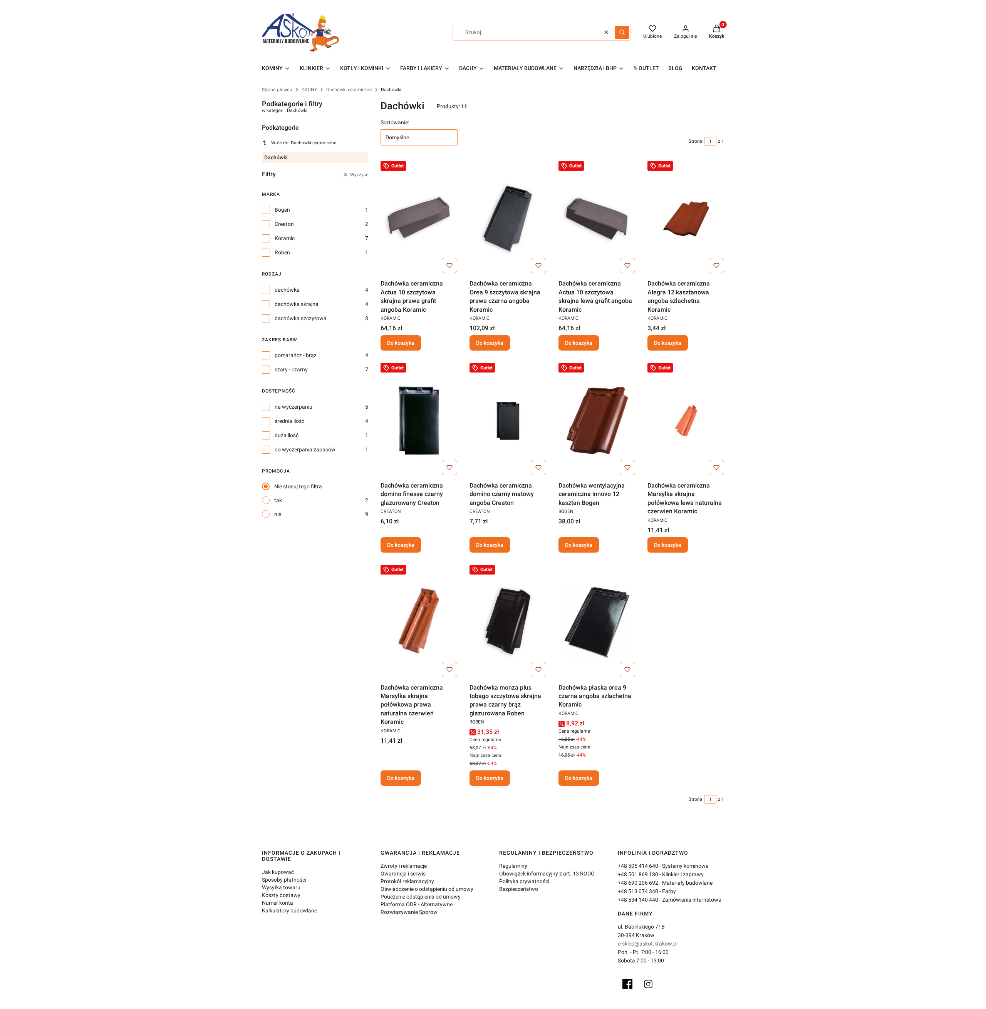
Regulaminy (513, 866)
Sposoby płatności (284, 880)
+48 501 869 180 (638, 874)
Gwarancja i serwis (403, 873)
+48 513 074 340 (638, 891)
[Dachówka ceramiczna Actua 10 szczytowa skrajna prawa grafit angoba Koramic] (419, 218)
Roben (282, 252)
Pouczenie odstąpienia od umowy (421, 897)
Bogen (282, 210)
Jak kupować (278, 872)
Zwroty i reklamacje (404, 866)
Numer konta (277, 903)
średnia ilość (289, 421)
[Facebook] (627, 984)
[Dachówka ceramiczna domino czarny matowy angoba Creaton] (508, 420)
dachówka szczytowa (301, 318)
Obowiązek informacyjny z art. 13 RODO (547, 873)
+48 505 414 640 (638, 866)
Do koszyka (400, 343)
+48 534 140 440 (638, 900)
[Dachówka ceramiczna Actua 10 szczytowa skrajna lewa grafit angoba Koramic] (596, 218)
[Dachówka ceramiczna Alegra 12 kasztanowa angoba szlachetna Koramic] (685, 218)
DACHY (309, 89)
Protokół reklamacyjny (407, 881)
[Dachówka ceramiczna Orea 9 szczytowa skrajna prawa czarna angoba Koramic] (508, 218)
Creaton (284, 224)
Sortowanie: (395, 122)
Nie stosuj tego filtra (298, 486)
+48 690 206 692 (638, 883)
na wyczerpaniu (293, 407)
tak (278, 500)
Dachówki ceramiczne (349, 89)
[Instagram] (648, 984)
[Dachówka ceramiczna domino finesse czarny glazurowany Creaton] (419, 420)
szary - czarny (291, 369)
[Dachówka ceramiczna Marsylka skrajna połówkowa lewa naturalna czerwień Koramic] (685, 420)
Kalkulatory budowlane (289, 910)
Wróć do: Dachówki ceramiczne (303, 142)
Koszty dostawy (281, 895)
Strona (696, 141)
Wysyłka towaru (281, 887)
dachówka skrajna (297, 304)
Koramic (285, 238)
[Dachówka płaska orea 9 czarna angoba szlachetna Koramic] (596, 622)
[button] (622, 32)
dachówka (287, 290)
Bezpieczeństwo (518, 889)
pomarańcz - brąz (296, 355)
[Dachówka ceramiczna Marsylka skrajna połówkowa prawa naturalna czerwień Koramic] (419, 622)
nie (277, 514)
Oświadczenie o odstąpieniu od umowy (427, 889)
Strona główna (277, 89)
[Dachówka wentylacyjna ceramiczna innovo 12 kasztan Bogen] (596, 420)
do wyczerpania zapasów (305, 449)
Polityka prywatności (524, 881)
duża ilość (286, 435)
